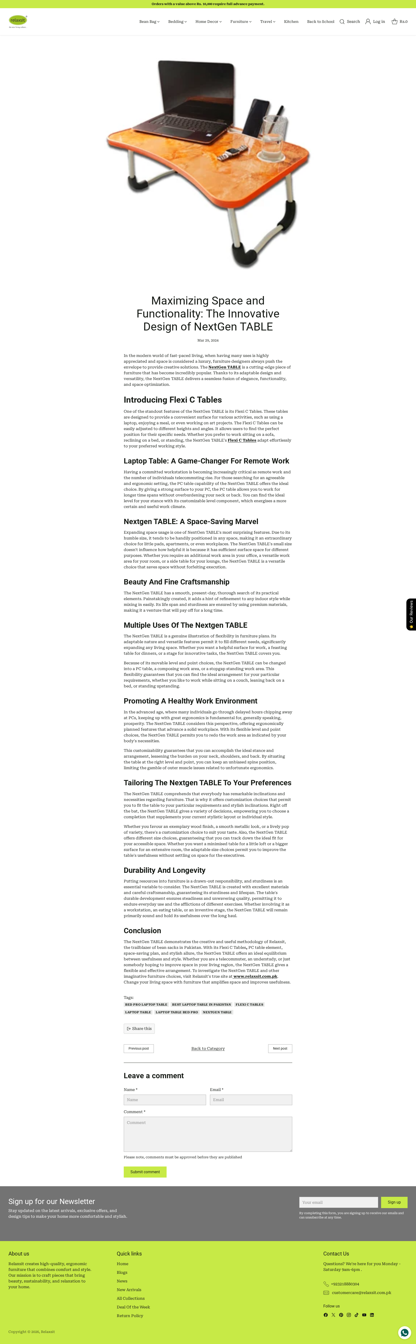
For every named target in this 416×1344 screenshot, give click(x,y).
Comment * (134, 1111)
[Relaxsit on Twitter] (333, 1315)
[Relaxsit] (18, 21)
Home (122, 1264)
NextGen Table (217, 1012)
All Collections (131, 1298)
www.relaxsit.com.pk (255, 976)
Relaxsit (48, 1332)
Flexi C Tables (249, 1004)
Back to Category (208, 1048)
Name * (130, 1089)
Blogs (122, 1272)
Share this (142, 1028)
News (122, 1281)
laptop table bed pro (177, 1012)
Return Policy (130, 1315)
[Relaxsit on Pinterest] (341, 1315)
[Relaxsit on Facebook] (326, 1315)
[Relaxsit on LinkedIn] (372, 1315)
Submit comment (145, 1172)
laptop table (138, 1012)
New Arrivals (129, 1289)
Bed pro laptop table (146, 1004)
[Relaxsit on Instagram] (349, 1315)
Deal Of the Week (133, 1307)
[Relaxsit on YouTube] (364, 1315)
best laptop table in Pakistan (201, 1004)
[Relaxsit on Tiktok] (356, 1315)
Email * (216, 1089)
